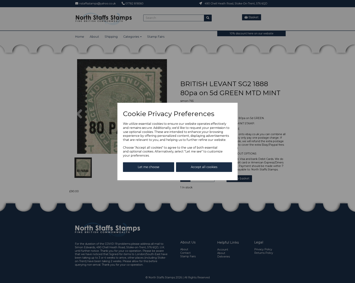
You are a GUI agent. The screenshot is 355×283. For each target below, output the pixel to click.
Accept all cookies (204, 167)
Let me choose (148, 167)
